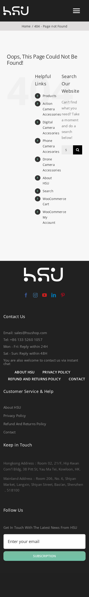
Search (48, 191)
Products (50, 96)
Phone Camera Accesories (51, 146)
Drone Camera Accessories (52, 164)
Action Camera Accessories (52, 109)
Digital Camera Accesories (51, 127)
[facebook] (26, 295)
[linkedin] (53, 295)
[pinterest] (62, 295)
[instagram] (35, 295)
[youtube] (44, 295)
